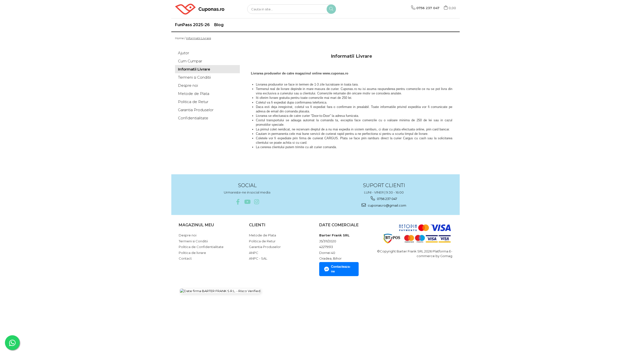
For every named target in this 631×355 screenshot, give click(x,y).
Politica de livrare (192, 253)
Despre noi (188, 85)
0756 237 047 (386, 199)
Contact (185, 258)
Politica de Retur (193, 101)
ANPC (253, 253)
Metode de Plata (193, 93)
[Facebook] (237, 201)
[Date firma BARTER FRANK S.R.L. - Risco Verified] (220, 290)
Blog (219, 24)
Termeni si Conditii (194, 77)
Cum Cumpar (190, 61)
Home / (180, 38)
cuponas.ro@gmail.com (386, 205)
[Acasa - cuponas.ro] (199, 9)
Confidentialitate (193, 118)
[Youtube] (247, 201)
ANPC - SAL (258, 258)
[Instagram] (256, 201)
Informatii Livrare (198, 38)
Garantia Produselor (195, 109)
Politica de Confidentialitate (201, 247)
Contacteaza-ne (341, 269)
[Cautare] (331, 9)
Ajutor (183, 53)
